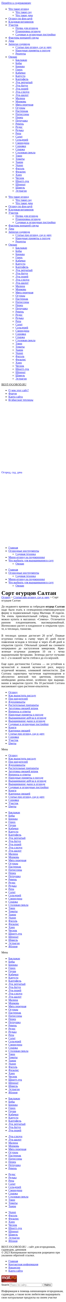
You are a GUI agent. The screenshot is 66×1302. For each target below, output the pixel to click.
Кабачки (20, 72)
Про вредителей (18, 698)
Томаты (20, 158)
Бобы (18, 63)
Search (5, 1284)
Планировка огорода (27, 31)
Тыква (19, 162)
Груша (12, 825)
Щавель (20, 187)
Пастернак (21, 111)
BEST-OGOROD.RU (13, 384)
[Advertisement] (33, 437)
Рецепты (20, 53)
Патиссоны (22, 114)
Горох (19, 69)
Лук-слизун (22, 91)
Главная (13, 547)
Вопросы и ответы (19, 711)
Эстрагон (21, 190)
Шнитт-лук (22, 181)
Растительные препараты (23, 705)
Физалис (20, 171)
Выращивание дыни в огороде (26, 721)
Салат (19, 136)
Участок (13, 24)
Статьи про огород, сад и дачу (33, 47)
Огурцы (20, 107)
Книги (12, 727)
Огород (12, 692)
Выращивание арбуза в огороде (27, 717)
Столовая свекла (25, 152)
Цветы (12, 743)
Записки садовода (19, 44)
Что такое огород (18, 8)
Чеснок (19, 178)
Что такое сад (23, 12)
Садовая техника (25, 554)
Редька (19, 130)
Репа (18, 133)
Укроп (19, 165)
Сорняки (20, 146)
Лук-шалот (22, 95)
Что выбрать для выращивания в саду (31, 560)
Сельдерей (21, 139)
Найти (47, 1285)
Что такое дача (24, 15)
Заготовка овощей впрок (23, 708)
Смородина (22, 142)
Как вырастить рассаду (22, 695)
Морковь (20, 101)
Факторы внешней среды (23, 37)
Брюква (20, 66)
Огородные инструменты (23, 550)
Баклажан (21, 59)
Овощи (12, 56)
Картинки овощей (19, 730)
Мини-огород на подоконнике (26, 557)
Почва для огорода (26, 28)
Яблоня (12, 946)
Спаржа (20, 149)
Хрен (18, 174)
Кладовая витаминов (21, 21)
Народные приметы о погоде (32, 50)
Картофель (21, 79)
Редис (19, 126)
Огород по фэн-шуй (20, 18)
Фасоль (19, 168)
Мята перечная (24, 104)
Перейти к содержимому (16, 2)
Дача (11, 40)
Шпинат (20, 184)
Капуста (20, 75)
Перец (19, 117)
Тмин (18, 155)
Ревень (19, 123)
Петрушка (21, 120)
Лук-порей (21, 88)
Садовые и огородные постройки (35, 34)
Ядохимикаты (16, 701)
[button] (33, 749)
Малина (20, 98)
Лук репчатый (24, 82)
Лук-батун (21, 85)
